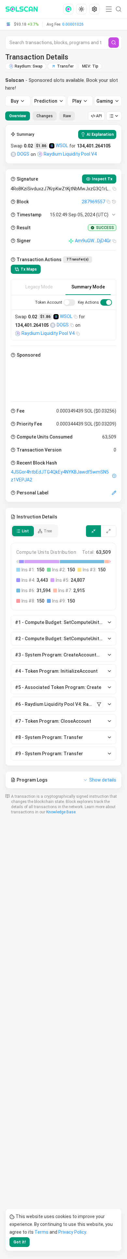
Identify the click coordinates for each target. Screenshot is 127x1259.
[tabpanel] (63, 456)
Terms (42, 1232)
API (99, 116)
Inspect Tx (102, 179)
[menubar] (82, 9)
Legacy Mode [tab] (39, 286)
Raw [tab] (67, 116)
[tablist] (40, 116)
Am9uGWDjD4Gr (93, 240)
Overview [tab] (17, 116)
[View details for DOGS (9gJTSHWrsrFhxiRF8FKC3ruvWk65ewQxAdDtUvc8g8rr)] (13, 154)
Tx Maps (29, 269)
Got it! (19, 1242)
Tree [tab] (48, 531)
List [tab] (25, 531)
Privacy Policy (72, 1232)
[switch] (69, 302)
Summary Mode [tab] (88, 286)
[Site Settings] (94, 9)
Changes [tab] (44, 116)
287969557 (93, 201)
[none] (69, 9)
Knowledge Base (61, 812)
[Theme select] (81, 9)
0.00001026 (73, 24)
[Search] (113, 42)
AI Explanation (100, 134)
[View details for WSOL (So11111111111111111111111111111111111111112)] (51, 145)
